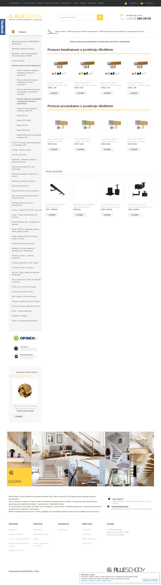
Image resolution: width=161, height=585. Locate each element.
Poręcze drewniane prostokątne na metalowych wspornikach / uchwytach (28, 91)
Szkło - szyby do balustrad (21, 311)
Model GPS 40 (22, 125)
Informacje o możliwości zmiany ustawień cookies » (96, 580)
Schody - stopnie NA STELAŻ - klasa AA (27, 210)
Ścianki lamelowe (18, 61)
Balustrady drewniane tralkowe (23, 49)
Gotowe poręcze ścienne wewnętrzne (26, 65)
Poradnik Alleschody (51, 3)
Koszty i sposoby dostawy (19, 539)
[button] (131, 3)
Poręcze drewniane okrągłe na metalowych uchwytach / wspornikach (28, 72)
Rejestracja (86, 534)
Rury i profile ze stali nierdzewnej (24, 296)
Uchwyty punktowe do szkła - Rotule (25, 263)
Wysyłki (100, 3)
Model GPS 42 (22, 116)
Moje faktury (87, 543)
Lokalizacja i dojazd (41, 534)
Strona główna (15, 3)
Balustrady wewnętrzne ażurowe (23, 181)
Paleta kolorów (66, 3)
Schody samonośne (19, 155)
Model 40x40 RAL (23, 130)
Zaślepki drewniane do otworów (23, 244)
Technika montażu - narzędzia (23, 268)
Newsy (39, 3)
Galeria (75, 3)
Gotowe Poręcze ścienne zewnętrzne (25, 191)
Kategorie (22, 32)
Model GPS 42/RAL (24, 120)
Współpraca (92, 3)
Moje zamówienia (89, 539)
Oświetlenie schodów (19, 316)
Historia (36, 539)
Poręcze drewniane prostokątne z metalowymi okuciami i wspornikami (29, 101)
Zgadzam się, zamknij (150, 580)
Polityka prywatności (17, 550)
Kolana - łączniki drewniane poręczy (25, 321)
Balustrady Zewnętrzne (20, 186)
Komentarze (63, 530)
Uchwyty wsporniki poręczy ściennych (26, 301)
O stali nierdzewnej (28, 3)
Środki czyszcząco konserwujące (24, 287)
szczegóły (18, 416)
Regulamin (13, 530)
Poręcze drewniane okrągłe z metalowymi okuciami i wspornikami (27, 82)
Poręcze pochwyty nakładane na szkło (26, 306)
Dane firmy (37, 530)
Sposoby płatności (16, 534)
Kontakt (83, 3)
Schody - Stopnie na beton (21, 150)
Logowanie (86, 530)
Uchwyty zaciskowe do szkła (22, 292)
